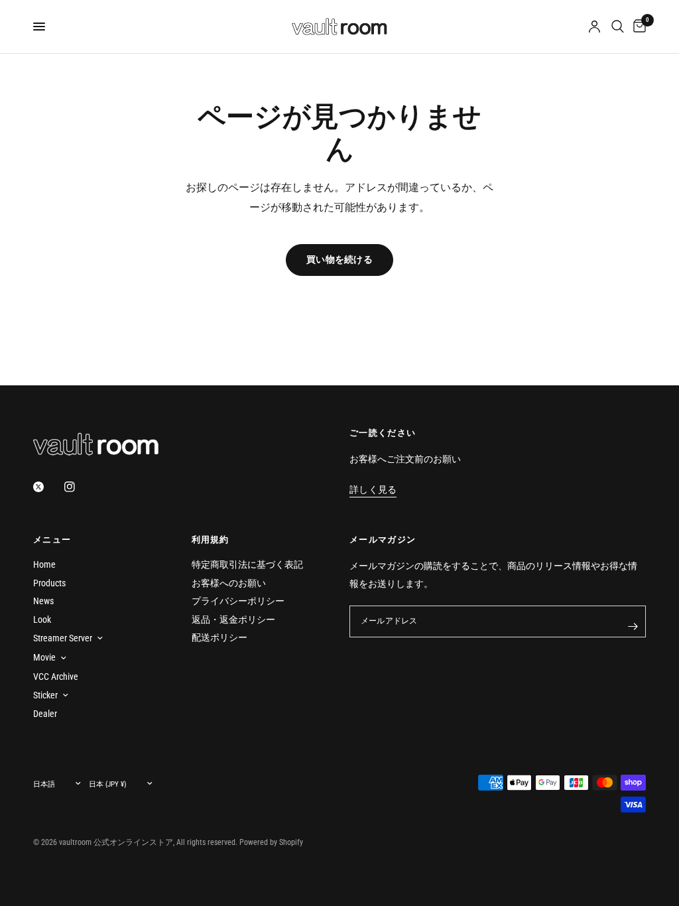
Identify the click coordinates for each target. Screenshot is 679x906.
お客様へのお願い (229, 583)
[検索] (618, 26)
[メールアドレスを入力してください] (632, 627)
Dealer (45, 713)
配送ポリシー (219, 637)
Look (42, 619)
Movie (44, 657)
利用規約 (210, 539)
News (43, 601)
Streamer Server (62, 638)
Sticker (45, 695)
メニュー (52, 539)
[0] (637, 26)
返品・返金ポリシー (233, 619)
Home (44, 564)
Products (49, 583)
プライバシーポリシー (238, 601)
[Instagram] (78, 486)
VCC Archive (55, 676)
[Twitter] (47, 486)
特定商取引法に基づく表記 (247, 564)
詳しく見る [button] (373, 490)
